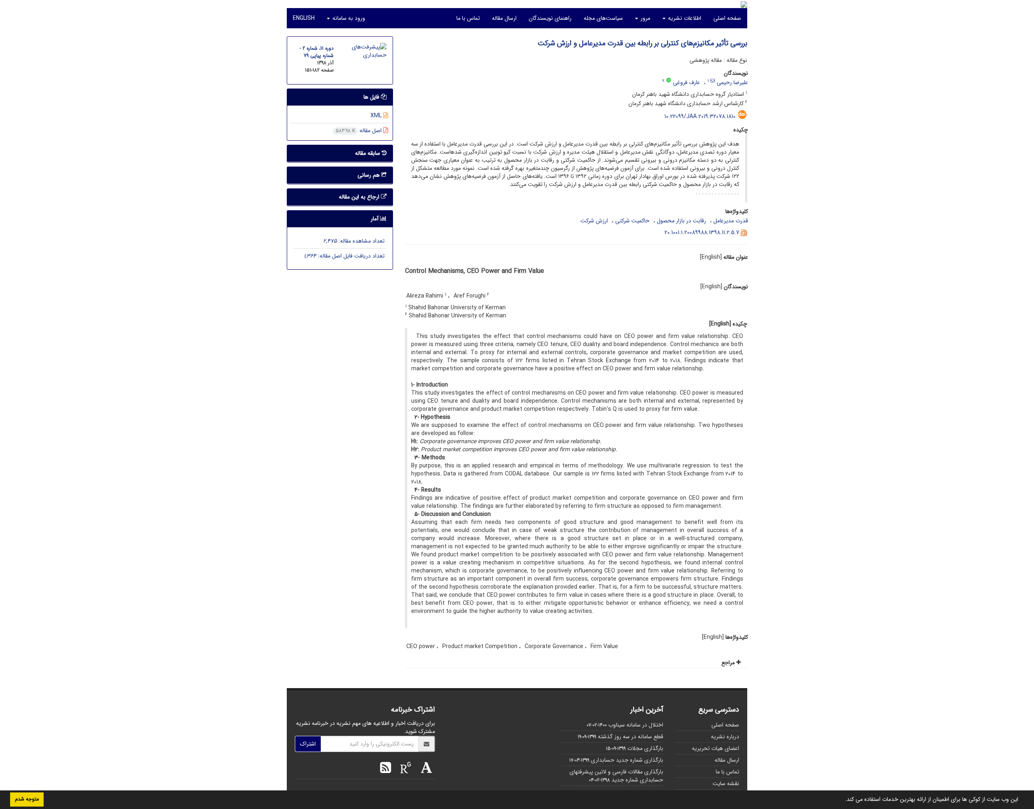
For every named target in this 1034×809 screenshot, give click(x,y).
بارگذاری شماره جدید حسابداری (627, 760)
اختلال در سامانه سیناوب (635, 724)
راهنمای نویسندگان (550, 18)
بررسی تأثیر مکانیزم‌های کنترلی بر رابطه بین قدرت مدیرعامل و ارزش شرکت (642, 43)
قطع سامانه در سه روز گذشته (630, 736)
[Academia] (424, 769)
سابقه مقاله (368, 153)
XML (376, 115)
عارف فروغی (686, 82)
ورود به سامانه (348, 18)
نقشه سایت (725, 783)
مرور (644, 18)
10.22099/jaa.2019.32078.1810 (700, 116)
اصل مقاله (359, 130)
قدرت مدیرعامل (730, 220)
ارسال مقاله (504, 18)
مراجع (728, 662)
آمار (375, 218)
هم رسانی (369, 175)
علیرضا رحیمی (732, 82)
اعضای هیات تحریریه (715, 748)
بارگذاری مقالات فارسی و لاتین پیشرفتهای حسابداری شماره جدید (616, 775)
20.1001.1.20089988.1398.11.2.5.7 (701, 232)
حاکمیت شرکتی (632, 220)
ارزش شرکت (594, 220)
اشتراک (308, 743)
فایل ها (372, 97)
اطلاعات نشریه (683, 18)
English (304, 18)
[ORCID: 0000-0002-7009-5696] (668, 81)
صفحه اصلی (727, 18)
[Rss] (385, 769)
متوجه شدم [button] (27, 799)
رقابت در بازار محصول (681, 220)
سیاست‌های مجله (603, 18)
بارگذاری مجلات (645, 748)
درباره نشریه (725, 736)
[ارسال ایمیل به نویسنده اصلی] (712, 81)
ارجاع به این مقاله (360, 196)
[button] (842, 800)
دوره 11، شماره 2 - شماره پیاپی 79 (317, 51)
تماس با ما (468, 18)
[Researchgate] (403, 769)
